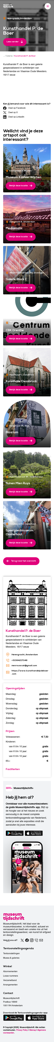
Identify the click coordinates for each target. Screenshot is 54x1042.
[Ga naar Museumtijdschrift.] (3, 56)
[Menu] (48, 6)
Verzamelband (10, 980)
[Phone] (36, 940)
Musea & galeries (11, 958)
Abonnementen (10, 971)
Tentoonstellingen (11, 953)
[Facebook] (27, 940)
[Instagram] (31, 940)
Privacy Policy (22, 1030)
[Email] (41, 940)
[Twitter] (22, 940)
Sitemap (32, 1030)
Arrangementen (10, 984)
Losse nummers (10, 976)
